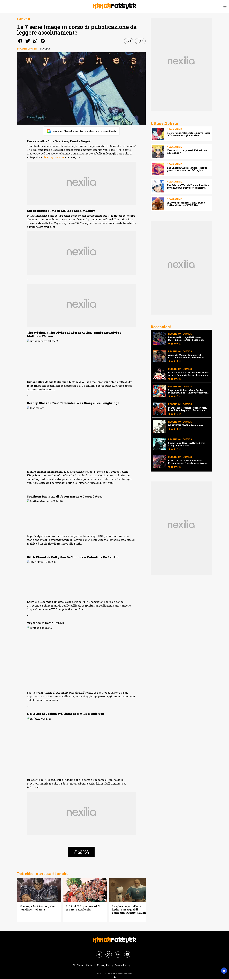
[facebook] (20, 43)
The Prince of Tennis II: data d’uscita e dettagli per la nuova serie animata (188, 186)
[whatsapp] (35, 43)
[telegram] (43, 43)
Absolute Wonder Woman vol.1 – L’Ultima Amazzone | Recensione (186, 356)
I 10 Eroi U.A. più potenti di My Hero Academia (83, 908)
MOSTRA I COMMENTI (81, 852)
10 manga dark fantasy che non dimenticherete (37, 908)
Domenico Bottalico (27, 48)
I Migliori (23, 19)
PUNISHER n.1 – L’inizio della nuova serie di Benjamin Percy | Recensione (188, 373)
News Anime (174, 129)
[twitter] (28, 43)
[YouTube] (125, 952)
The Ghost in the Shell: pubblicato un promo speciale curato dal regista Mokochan (187, 169)
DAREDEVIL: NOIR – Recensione (185, 425)
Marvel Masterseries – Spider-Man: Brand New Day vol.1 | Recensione (187, 409)
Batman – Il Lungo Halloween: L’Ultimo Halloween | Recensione (186, 338)
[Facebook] (97, 952)
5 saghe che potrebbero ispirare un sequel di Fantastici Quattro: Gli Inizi (129, 909)
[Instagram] (116, 952)
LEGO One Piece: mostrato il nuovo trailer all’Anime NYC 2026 (186, 203)
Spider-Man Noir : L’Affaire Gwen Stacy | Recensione (186, 444)
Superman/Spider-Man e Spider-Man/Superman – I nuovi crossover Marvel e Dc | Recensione (187, 391)
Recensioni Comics (180, 333)
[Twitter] (106, 952)
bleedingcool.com (54, 157)
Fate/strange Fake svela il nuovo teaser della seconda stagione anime (188, 134)
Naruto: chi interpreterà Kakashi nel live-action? (187, 151)
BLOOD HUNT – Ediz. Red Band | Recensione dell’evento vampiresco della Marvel (187, 461)
